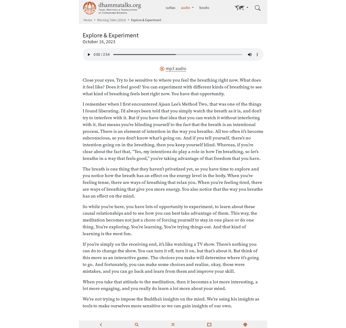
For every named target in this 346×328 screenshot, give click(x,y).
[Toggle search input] (257, 8)
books (204, 7)
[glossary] (209, 324)
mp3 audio (176, 68)
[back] (101, 324)
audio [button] (186, 7)
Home (88, 20)
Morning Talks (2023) (111, 20)
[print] (245, 324)
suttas (170, 7)
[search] (137, 324)
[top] (173, 324)
